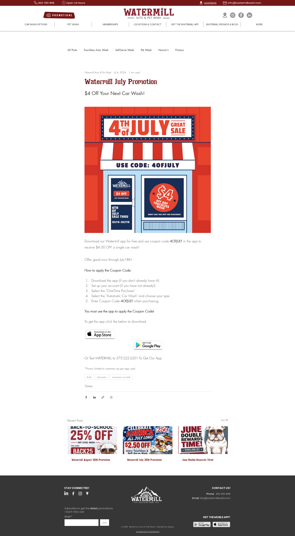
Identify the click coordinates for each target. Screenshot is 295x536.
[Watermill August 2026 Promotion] (92, 440)
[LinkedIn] (249, 15)
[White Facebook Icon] (73, 493)
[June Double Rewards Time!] (203, 440)
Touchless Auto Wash (96, 50)
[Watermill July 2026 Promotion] (148, 440)
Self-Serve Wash (124, 50)
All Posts (72, 50)
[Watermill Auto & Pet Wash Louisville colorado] (87, 493)
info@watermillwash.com (244, 3)
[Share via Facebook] (86, 397)
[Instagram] (232, 15)
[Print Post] (111, 397)
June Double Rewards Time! (197, 459)
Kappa (171, 526)
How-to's (163, 50)
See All (224, 420)
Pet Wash (146, 50)
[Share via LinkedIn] (94, 397)
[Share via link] (102, 397)
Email (68, 516)
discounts (101, 377)
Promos (179, 50)
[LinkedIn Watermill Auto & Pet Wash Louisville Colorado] (66, 493)
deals (89, 377)
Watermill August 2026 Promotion (91, 459)
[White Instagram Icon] (80, 493)
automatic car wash (121, 377)
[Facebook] (241, 15)
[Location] (201, 2)
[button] (35, 24)
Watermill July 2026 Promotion (144, 459)
